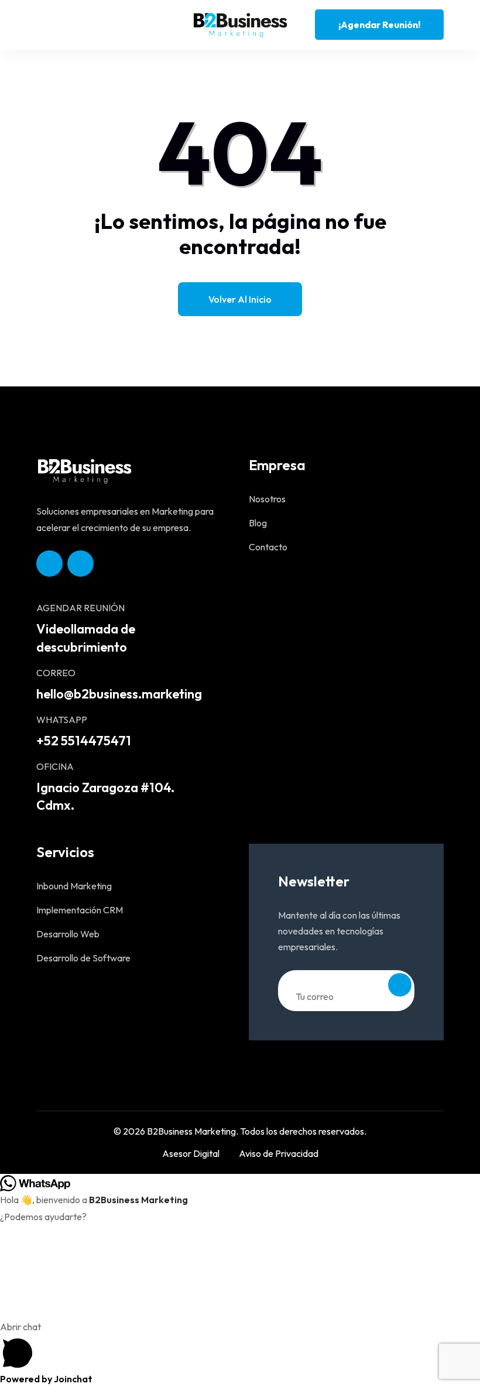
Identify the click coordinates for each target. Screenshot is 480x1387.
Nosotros (267, 499)
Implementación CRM (79, 910)
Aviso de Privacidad (278, 1153)
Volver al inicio (240, 299)
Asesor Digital (191, 1153)
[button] (240, 1344)
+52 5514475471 (83, 740)
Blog (258, 523)
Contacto (268, 547)
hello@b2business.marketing (119, 694)
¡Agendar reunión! (379, 24)
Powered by (46, 1379)
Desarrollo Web (68, 934)
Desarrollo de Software (83, 958)
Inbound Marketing (74, 886)
